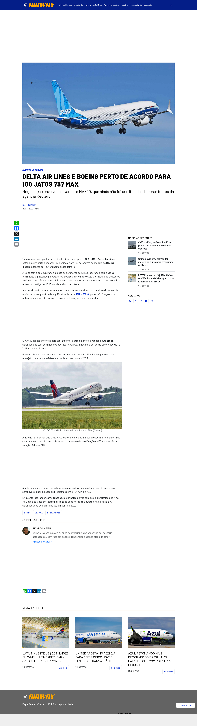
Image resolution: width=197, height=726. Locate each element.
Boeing (27, 512)
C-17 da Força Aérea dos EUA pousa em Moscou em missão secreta (154, 245)
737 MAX (39, 512)
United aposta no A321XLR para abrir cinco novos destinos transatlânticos (96, 657)
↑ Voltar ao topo (185, 705)
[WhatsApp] (17, 223)
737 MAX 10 (82, 294)
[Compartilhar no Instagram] (141, 301)
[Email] (17, 244)
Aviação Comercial (32, 169)
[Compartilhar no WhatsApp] (152, 301)
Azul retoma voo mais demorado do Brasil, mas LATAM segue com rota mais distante (149, 659)
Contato (41, 704)
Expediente (28, 704)
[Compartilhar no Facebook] (130, 301)
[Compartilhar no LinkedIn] (146, 301)
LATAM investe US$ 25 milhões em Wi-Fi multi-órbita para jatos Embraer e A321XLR (156, 278)
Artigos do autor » (42, 541)
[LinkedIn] (17, 239)
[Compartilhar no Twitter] (135, 301)
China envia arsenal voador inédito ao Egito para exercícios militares (156, 262)
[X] (17, 233)
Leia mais (62, 667)
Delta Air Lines (53, 512)
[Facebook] (17, 228)
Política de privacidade (60, 704)
